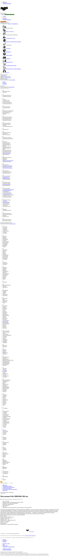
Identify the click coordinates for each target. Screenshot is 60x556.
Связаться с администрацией (8, 546)
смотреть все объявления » (13, 23)
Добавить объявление (7, 549)
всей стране (12, 86)
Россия (4, 81)
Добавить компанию (7, 3)
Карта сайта (5, 545)
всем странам (12, 79)
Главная (4, 16)
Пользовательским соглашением (30, 535)
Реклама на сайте (6, 543)
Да (1, 77)
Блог (4, 544)
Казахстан (5, 83)
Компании (5, 2)
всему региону (12, 223)
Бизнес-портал (31, 531)
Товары (4, 1)
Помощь (4, 541)
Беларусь (4, 82)
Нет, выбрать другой (7, 77)
